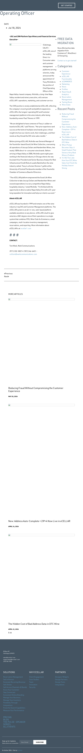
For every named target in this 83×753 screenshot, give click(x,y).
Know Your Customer (11, 690)
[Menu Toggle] (78, 5)
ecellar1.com (26, 228)
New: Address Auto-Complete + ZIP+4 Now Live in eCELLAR (39, 521)
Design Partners (61, 679)
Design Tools (60, 682)
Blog (6, 719)
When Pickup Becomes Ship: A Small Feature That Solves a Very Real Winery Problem (69, 150)
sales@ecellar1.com (9, 657)
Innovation (33, 685)
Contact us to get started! (67, 60)
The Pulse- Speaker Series (14, 723)
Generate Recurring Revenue (14, 682)
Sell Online (7, 685)
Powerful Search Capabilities (14, 708)
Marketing (65, 84)
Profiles (65, 89)
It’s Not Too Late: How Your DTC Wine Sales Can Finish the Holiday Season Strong (69, 163)
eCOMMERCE (67, 81)
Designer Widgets (62, 677)
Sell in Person (8, 679)
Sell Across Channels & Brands (15, 687)
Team (31, 682)
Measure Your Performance (13, 710)
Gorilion (19, 750)
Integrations (59, 685)
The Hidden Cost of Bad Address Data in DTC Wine (69, 139)
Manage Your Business (11, 697)
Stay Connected (9, 692)
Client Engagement (36, 677)
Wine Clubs (66, 105)
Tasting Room (67, 102)
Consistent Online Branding (13, 695)
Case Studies (34, 679)
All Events (9, 726)
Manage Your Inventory (12, 700)
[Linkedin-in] (71, 742)
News (64, 87)
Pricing (7, 717)
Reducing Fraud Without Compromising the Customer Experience (69, 119)
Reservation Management (13, 677)
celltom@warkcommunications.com (23, 254)
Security (32, 687)
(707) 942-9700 (7, 661)
